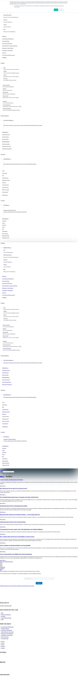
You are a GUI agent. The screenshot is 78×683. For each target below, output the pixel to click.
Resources (3, 154)
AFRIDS (5, 71)
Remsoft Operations (6, 85)
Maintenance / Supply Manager (7, 288)
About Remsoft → (5, 218)
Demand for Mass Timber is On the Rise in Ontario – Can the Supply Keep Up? (20, 514)
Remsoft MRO (5, 92)
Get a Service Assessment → (8, 120)
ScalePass (4, 88)
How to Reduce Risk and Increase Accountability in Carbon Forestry (17, 536)
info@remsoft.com (3, 598)
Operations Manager (5, 281)
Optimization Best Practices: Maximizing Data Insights (13, 506)
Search (1, 471)
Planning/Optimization (7, 254)
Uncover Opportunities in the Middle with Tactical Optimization (16, 554)
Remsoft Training (5, 139)
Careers (3, 223)
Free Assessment (5, 192)
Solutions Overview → (7, 247)
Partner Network (5, 233)
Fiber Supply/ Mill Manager (7, 283)
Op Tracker (5, 78)
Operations (5, 259)
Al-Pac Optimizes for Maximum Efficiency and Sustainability (15, 545)
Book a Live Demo (5, 189)
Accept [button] (56, 9)
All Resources (4, 173)
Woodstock (5, 101)
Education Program (5, 235)
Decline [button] (61, 9)
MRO (4, 269)
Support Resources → (7, 158)
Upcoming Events (5, 187)
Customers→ (4, 57)
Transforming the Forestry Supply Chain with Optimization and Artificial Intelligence (21, 529)
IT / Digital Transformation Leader (8, 55)
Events (3, 227)
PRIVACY (21, 681)
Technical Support (5, 372)
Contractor (4, 52)
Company (3, 200)
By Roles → (4, 276)
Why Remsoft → (5, 195)
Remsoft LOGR (5, 95)
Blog (3, 175)
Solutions (3, 243)
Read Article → (3, 485)
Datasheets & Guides (6, 180)
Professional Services (6, 134)
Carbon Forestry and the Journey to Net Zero (11, 479)
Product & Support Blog (6, 146)
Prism (4, 67)
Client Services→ (5, 132)
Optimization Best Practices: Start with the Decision (13, 522)
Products (2, 63)
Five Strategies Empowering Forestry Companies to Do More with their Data (19, 497)
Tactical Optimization (6, 104)
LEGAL (16, 681)
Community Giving (5, 237)
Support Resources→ (6, 141)
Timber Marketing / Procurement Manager (9, 285)
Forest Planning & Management (8, 278)
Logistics (5, 264)
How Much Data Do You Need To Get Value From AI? (13, 488)
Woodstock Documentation (7, 148)
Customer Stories (5, 409)
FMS (4, 250)
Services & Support (5, 115)
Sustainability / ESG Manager (7, 290)
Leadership (4, 448)
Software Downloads (6, 144)
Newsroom (4, 182)
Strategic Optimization (7, 108)
